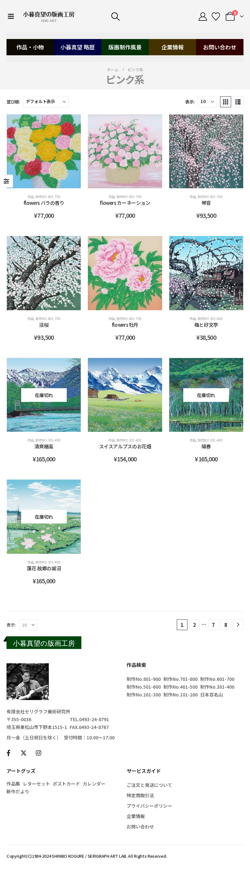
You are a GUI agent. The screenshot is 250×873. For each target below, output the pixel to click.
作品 (30, 196)
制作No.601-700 (48, 196)
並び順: (13, 102)
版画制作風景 (125, 47)
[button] (115, 16)
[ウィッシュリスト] (216, 16)
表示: (190, 102)
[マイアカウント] (203, 16)
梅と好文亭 (206, 324)
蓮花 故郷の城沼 (44, 568)
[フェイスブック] (8, 753)
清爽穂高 (43, 446)
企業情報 (172, 47)
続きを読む (49, 425)
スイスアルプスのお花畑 (125, 446)
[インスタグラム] (39, 753)
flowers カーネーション (125, 202)
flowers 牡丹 (125, 324)
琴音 (206, 202)
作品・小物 (30, 47)
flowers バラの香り (43, 202)
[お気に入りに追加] (69, 126)
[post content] (44, 151)
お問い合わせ (219, 47)
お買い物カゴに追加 (49, 182)
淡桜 (44, 324)
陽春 (206, 446)
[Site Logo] (49, 16)
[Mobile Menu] (11, 16)
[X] (23, 753)
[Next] (238, 624)
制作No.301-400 (210, 318)
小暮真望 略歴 (77, 47)
